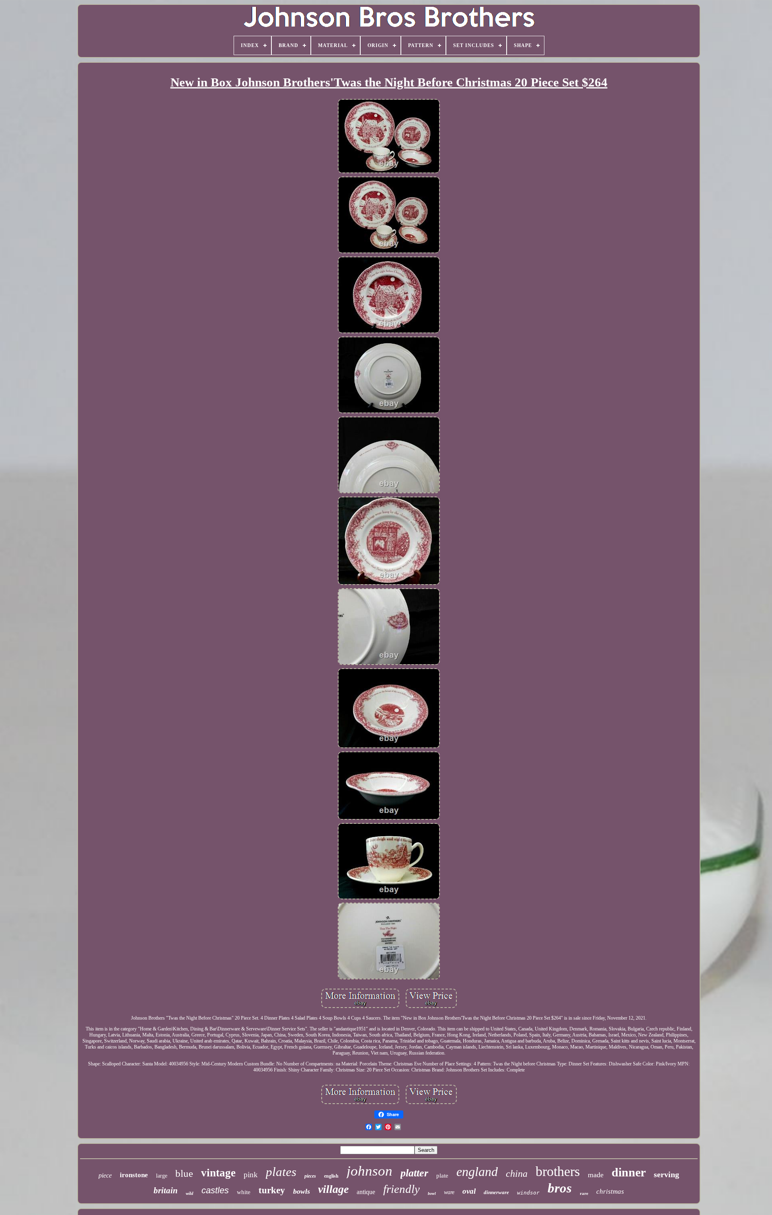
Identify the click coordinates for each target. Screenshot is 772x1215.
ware (449, 1192)
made (596, 1175)
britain (166, 1190)
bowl (432, 1193)
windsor (528, 1193)
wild (189, 1193)
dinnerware (496, 1192)
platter (414, 1173)
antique (366, 1191)
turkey (272, 1190)
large (161, 1176)
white (243, 1192)
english (331, 1176)
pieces (310, 1176)
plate (442, 1175)
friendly (401, 1188)
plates (281, 1172)
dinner (629, 1172)
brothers (558, 1171)
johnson (369, 1171)
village (333, 1189)
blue (184, 1173)
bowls (301, 1191)
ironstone (134, 1175)
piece (105, 1175)
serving (666, 1174)
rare (584, 1193)
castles (215, 1190)
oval (469, 1191)
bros (560, 1188)
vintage (218, 1173)
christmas (610, 1191)
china (517, 1173)
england (477, 1171)
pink (251, 1174)
